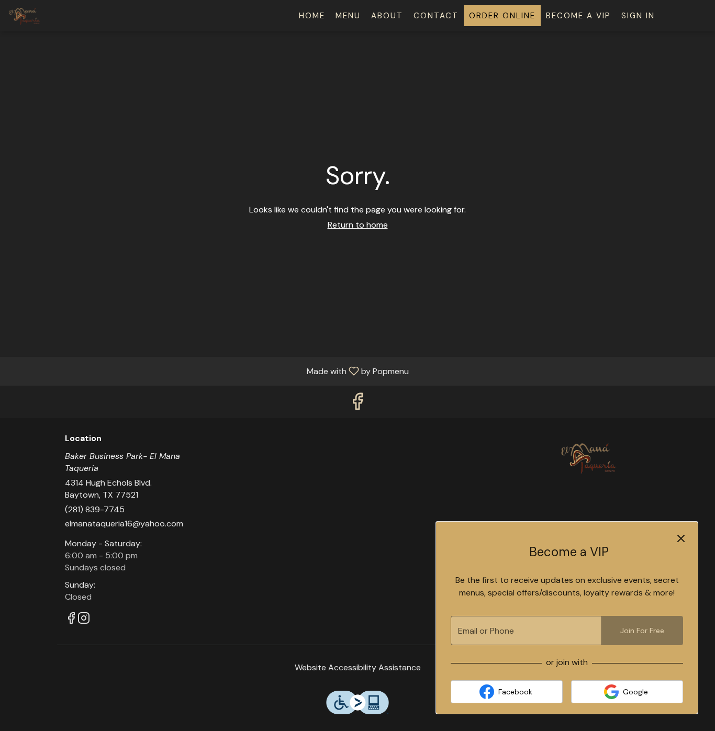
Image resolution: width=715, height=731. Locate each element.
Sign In (638, 15)
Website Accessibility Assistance (358, 667)
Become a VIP (578, 15)
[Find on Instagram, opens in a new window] (83, 620)
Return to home (358, 224)
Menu (348, 15)
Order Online (502, 15)
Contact (436, 15)
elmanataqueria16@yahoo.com (124, 523)
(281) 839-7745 (95, 509)
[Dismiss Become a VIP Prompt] (681, 538)
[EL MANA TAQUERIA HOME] (55, 16)
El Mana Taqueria (589, 457)
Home (312, 15)
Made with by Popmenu (208, 371)
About (387, 15)
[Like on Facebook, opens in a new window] (357, 404)
